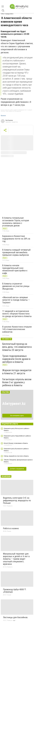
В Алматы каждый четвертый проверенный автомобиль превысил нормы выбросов (16, 252)
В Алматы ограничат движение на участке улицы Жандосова (15, 286)
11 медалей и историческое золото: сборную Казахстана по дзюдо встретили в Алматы (17, 314)
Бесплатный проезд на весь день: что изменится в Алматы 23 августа (17, 346)
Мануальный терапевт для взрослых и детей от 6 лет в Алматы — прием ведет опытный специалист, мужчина (16, 558)
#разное (3, 115)
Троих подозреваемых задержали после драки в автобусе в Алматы (16, 358)
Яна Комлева (9, 120)
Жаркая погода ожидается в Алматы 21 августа (16, 372)
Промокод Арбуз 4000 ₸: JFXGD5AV (14, 590)
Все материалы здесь (17, 415)
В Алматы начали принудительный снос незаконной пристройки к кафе (14, 269)
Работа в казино (11, 528)
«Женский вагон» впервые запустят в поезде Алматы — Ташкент (16, 300)
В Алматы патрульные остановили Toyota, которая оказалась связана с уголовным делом (15, 222)
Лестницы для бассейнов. (15, 617)
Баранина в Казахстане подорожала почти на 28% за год (16, 239)
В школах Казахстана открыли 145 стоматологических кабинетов (17, 329)
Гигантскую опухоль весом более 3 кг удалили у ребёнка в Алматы (16, 382)
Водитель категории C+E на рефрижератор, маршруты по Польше (17, 500)
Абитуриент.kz (14, 403)
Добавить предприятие (17, 469)
